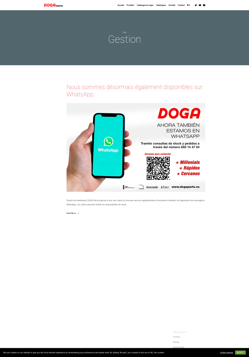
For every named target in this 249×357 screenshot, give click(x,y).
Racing (176, 342)
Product (176, 337)
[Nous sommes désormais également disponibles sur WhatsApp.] (136, 196)
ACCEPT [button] (240, 352)
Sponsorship (178, 347)
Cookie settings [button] (226, 352)
